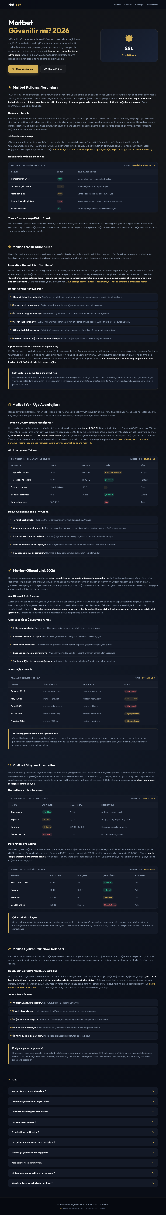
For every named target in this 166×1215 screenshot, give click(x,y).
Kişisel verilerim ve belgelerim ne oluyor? (32, 1183)
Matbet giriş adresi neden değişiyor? (30, 1152)
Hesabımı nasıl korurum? (24, 1121)
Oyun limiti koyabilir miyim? (25, 1132)
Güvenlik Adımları (25, 69)
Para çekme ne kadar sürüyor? (27, 1162)
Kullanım (128, 4)
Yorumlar (116, 4)
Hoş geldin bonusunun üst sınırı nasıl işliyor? (33, 1142)
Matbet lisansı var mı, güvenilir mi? (29, 1091)
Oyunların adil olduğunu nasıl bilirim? (30, 1111)
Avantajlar (139, 4)
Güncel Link (152, 4)
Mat (14, 4)
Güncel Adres (55, 69)
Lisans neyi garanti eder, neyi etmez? (30, 1101)
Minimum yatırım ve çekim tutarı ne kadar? (33, 1173)
